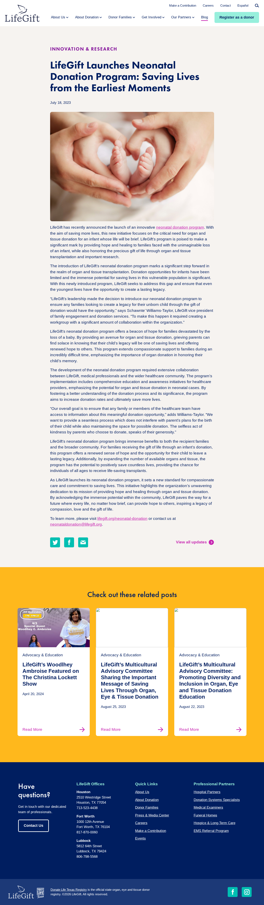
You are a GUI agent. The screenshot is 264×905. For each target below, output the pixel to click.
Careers (208, 5)
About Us (142, 792)
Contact (225, 5)
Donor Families (146, 807)
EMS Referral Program (211, 831)
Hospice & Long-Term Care (214, 823)
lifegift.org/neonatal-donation (122, 518)
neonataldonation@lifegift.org (76, 524)
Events (140, 838)
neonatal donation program (180, 227)
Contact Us (33, 825)
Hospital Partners (207, 792)
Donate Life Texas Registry (69, 889)
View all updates (191, 542)
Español (242, 5)
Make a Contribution (182, 5)
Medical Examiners (208, 807)
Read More (32, 729)
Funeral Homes (205, 815)
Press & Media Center (152, 815)
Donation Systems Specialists (217, 800)
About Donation (147, 800)
